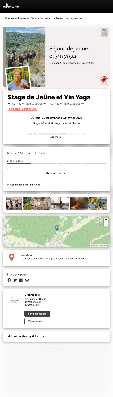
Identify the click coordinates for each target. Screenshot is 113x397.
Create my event (62, 348)
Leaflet (95, 246)
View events (35, 321)
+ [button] (106, 220)
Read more (55, 136)
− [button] (106, 224)
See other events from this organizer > (58, 18)
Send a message (37, 313)
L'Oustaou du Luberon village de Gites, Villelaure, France (52, 258)
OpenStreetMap (104, 246)
